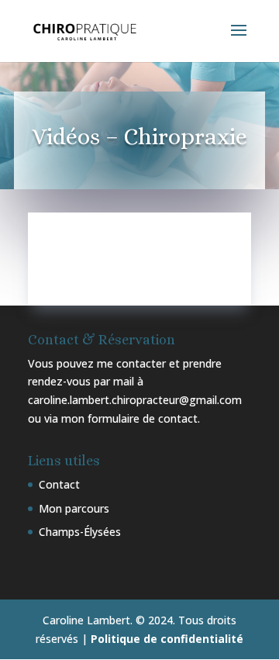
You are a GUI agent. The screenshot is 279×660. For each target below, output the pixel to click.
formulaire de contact (143, 418)
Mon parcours (74, 508)
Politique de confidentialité (167, 638)
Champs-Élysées (80, 531)
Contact (59, 484)
